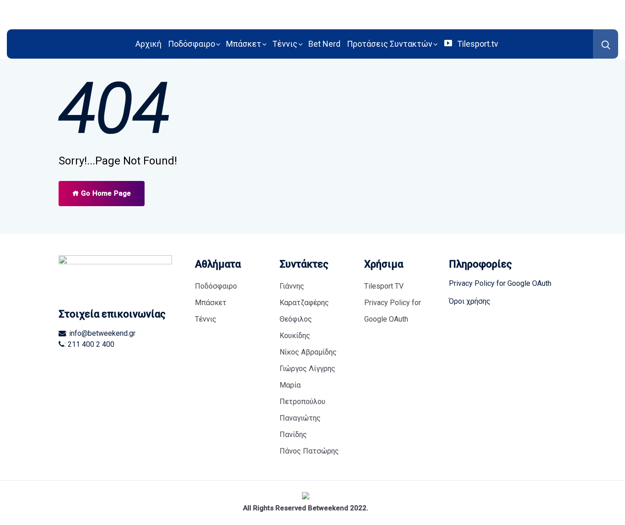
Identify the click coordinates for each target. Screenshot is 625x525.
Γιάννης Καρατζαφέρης (304, 294)
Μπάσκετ (243, 44)
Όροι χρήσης (469, 301)
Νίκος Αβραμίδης (308, 352)
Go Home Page (105, 193)
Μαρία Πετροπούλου (302, 393)
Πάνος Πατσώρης (309, 451)
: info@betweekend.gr (100, 333)
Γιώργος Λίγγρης (307, 368)
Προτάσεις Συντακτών (389, 44)
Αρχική (148, 44)
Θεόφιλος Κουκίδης (296, 327)
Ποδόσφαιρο (191, 44)
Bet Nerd (324, 44)
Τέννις (284, 44)
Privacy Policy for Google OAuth (392, 310)
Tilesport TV (384, 286)
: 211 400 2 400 (89, 344)
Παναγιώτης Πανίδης (300, 426)
